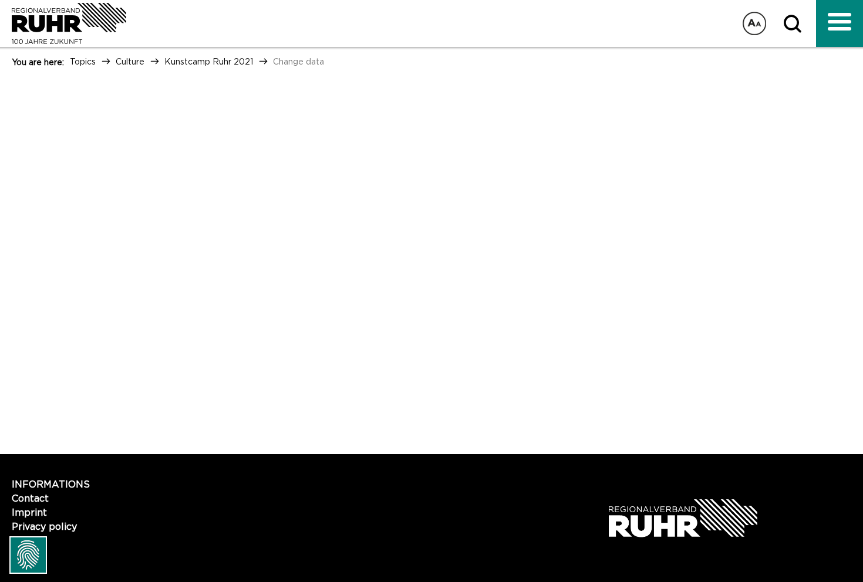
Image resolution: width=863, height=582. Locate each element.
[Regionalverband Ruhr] (63, 23)
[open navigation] (839, 23)
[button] (795, 23)
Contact (30, 498)
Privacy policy (44, 527)
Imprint (29, 512)
